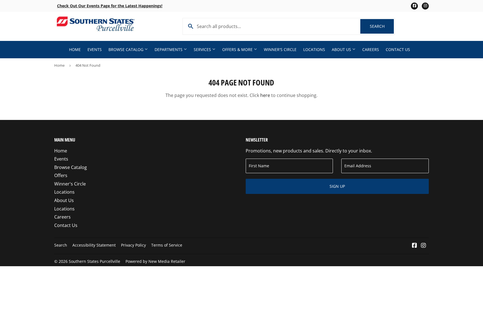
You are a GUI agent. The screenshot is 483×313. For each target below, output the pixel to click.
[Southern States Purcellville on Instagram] (423, 246)
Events (94, 49)
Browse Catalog (126, 49)
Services (203, 49)
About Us (342, 49)
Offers (60, 175)
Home (75, 49)
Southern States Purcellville (94, 261)
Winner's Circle (280, 49)
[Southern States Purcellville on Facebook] (414, 246)
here (265, 95)
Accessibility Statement (94, 245)
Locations (314, 49)
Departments (169, 49)
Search (382, 26)
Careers (370, 49)
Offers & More (238, 49)
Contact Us (398, 49)
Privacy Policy (133, 245)
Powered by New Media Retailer (155, 261)
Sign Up (337, 186)
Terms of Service (166, 245)
